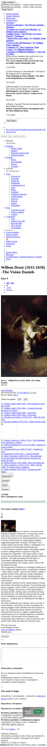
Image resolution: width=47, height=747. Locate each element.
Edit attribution (7, 390)
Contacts (22, 743)
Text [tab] (9, 287)
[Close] (2, 639)
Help (3, 743)
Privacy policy (31, 745)
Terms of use (19, 745)
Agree (38, 712)
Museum (10, 142)
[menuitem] (44, 130)
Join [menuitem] (14, 132)
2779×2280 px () (26, 393)
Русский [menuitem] (9, 130)
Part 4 (16, 395)
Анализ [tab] (9, 290)
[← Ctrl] (23, 422)
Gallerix (12, 729)
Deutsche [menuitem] (38, 130)
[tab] (10, 283)
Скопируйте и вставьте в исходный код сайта (20, 715)
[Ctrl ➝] (23, 442)
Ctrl (19, 399)
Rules (11, 745)
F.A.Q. (8, 743)
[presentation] (26, 292)
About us (15, 743)
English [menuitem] (17, 130)
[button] (12, 14)
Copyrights (41, 745)
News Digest (11, 121)
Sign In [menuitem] (9, 132)
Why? (22, 509)
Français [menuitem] (30, 130)
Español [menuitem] (23, 130)
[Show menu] (17, 2)
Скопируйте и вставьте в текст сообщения (19, 722)
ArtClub (12, 170)
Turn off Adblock (8, 630)
